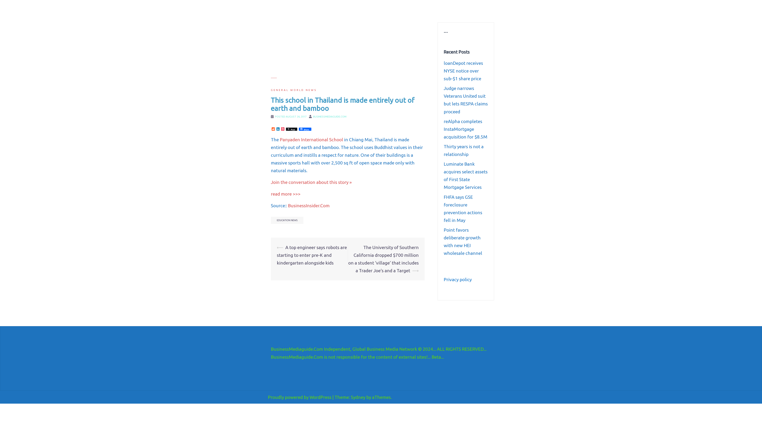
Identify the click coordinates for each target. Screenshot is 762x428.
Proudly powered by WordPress (299, 397)
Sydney (358, 397)
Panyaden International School (311, 139)
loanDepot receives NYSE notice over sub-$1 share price (463, 71)
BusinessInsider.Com (309, 205)
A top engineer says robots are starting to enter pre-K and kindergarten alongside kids (312, 255)
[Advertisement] (348, 50)
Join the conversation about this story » (311, 182)
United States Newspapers (364, 13)
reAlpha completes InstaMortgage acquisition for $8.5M (465, 129)
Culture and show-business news (407, 9)
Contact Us (430, 13)
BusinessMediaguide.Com (307, 8)
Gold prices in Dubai (471, 9)
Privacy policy (458, 279)
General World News (294, 90)
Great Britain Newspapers (402, 13)
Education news (443, 9)
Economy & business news (364, 9)
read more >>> (285, 193)
